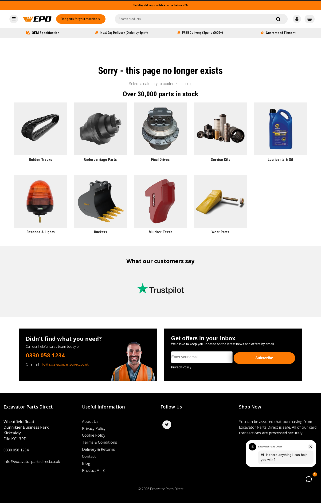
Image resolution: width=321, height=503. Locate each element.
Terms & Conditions (99, 442)
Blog (86, 463)
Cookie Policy (93, 435)
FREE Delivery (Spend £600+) (202, 32)
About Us (90, 421)
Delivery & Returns (98, 449)
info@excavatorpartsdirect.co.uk (64, 364)
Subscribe (264, 358)
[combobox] (201, 19)
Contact (89, 456)
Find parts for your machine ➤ (81, 19)
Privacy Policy (94, 428)
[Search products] (278, 19)
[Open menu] (14, 19)
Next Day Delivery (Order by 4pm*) (124, 32)
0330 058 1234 (45, 355)
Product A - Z (93, 470)
